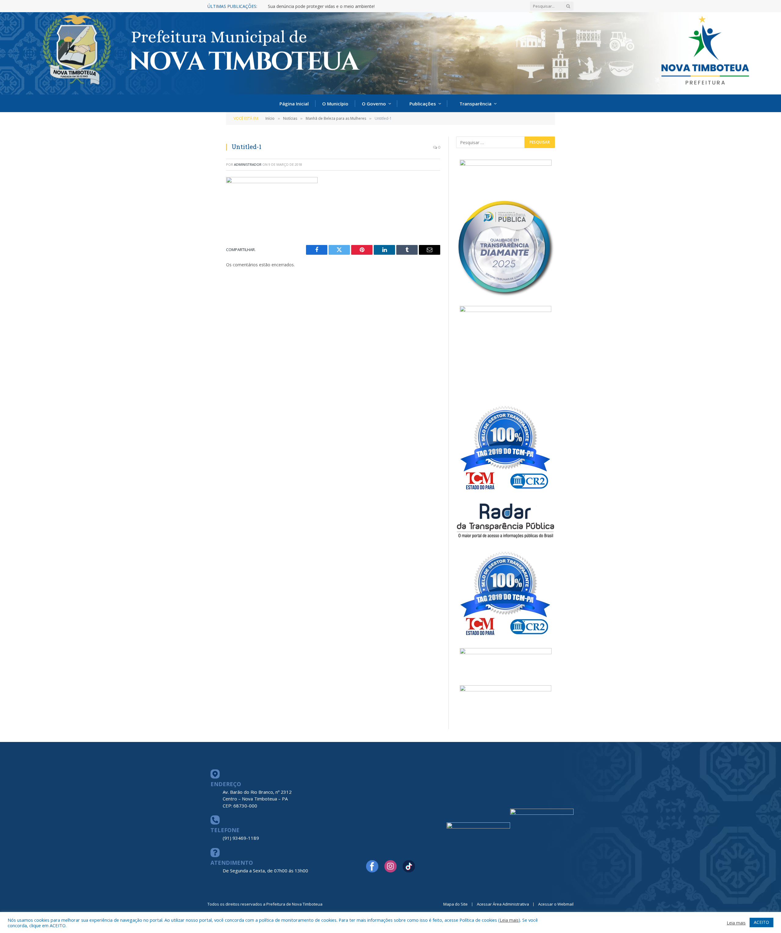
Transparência (475, 104)
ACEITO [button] (761, 922)
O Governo (374, 104)
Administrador (247, 164)
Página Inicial (294, 104)
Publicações (422, 104)
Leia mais (509, 920)
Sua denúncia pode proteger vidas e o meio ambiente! (321, 6)
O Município (335, 104)
